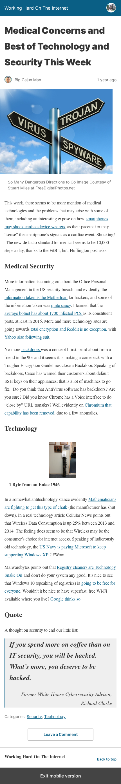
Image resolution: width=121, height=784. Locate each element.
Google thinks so (65, 599)
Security (34, 716)
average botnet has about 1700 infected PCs (44, 313)
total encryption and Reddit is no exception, (69, 329)
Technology (55, 716)
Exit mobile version (60, 776)
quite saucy (61, 305)
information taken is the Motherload (36, 297)
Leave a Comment (61, 734)
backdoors (31, 349)
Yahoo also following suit (27, 337)
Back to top (106, 759)
